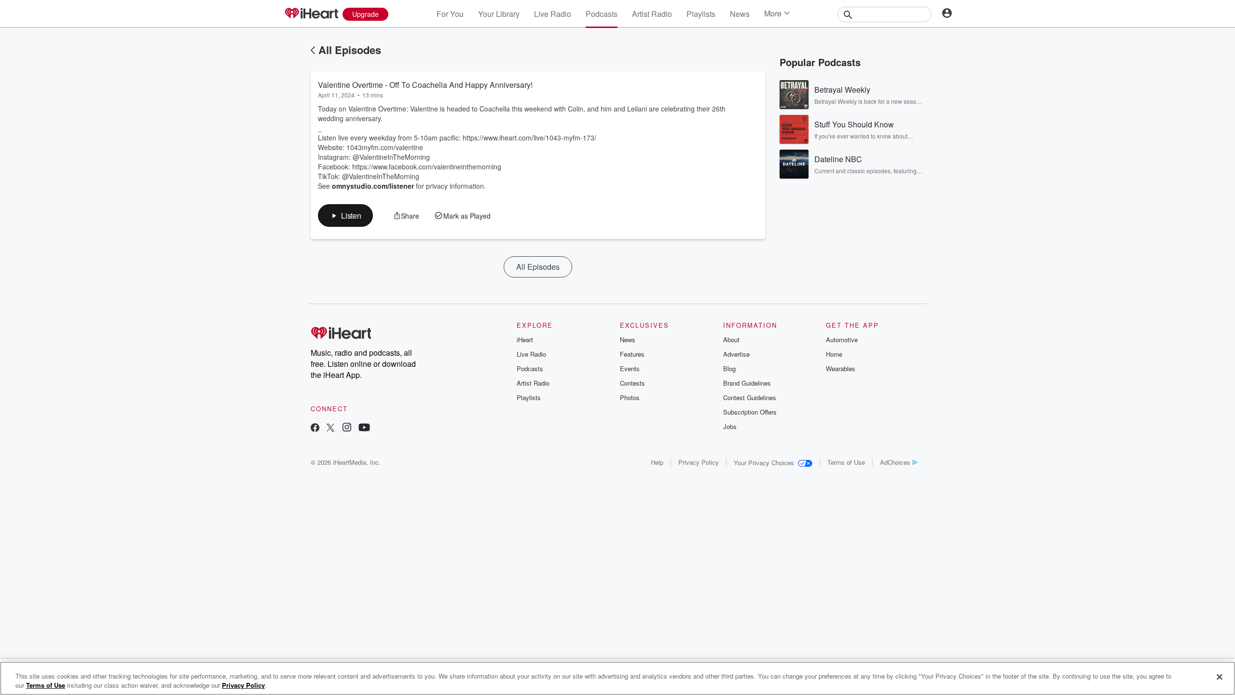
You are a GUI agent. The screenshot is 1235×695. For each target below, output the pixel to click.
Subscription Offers (750, 412)
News (740, 13)
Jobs (730, 426)
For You (450, 13)
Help (657, 462)
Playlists (700, 13)
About (731, 339)
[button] (345, 215)
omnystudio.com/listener (373, 186)
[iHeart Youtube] (364, 428)
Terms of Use (846, 462)
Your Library (499, 13)
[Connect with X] (330, 428)
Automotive (842, 339)
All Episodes (349, 49)
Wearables (840, 368)
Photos (630, 397)
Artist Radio (652, 13)
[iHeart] (311, 14)
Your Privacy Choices (764, 462)
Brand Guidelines (747, 383)
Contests (632, 383)
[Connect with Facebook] (315, 428)
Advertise (736, 354)
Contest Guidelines (749, 397)
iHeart (525, 339)
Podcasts (602, 13)
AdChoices (895, 462)
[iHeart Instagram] (347, 428)
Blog (729, 368)
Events (630, 368)
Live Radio (552, 13)
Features (632, 354)
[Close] (1219, 677)
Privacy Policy (698, 462)
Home (834, 354)
